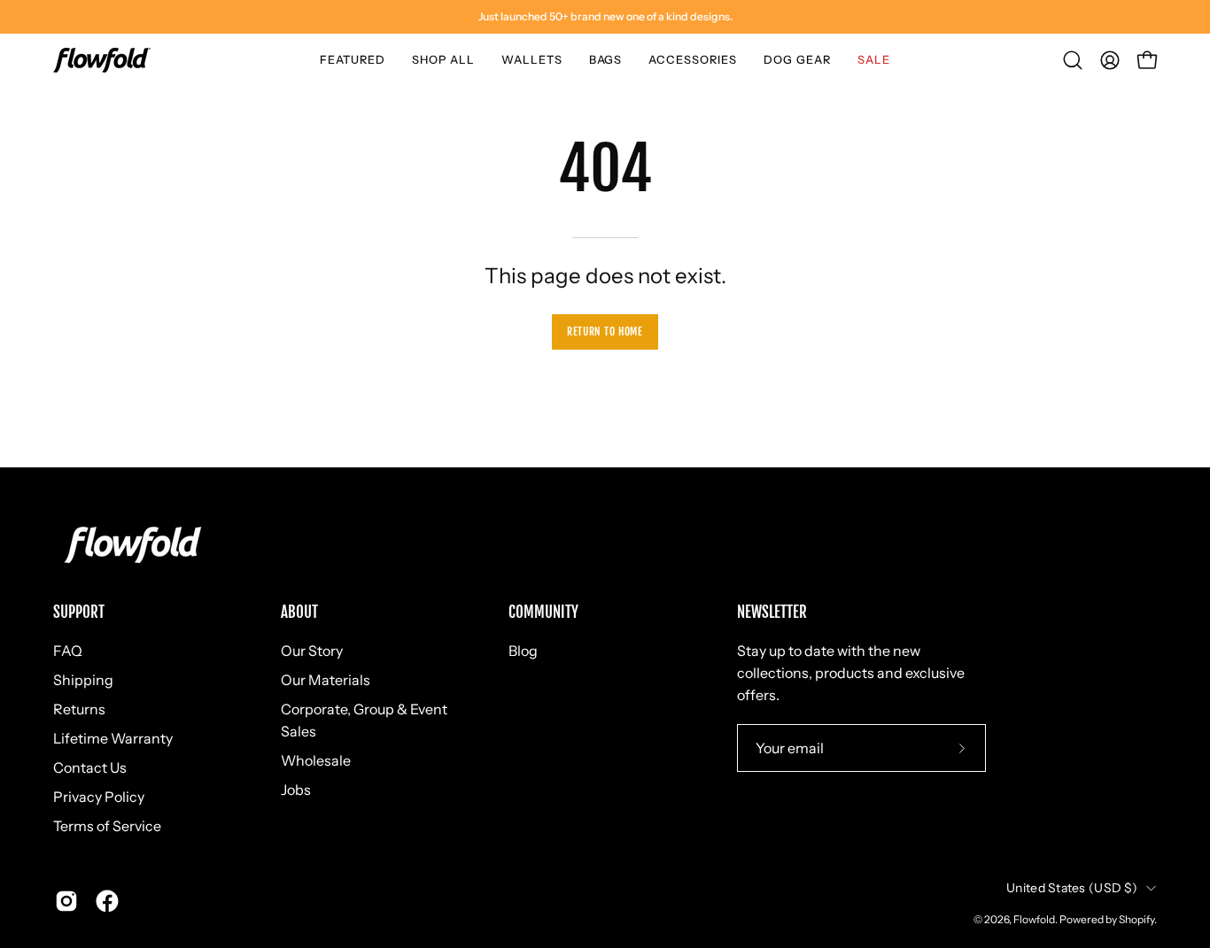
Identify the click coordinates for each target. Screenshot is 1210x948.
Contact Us (90, 767)
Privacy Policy (98, 796)
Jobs (296, 789)
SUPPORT (79, 612)
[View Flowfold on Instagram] (66, 901)
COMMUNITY (543, 612)
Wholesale (316, 760)
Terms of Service (107, 826)
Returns (79, 709)
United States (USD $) (1071, 888)
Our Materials (325, 680)
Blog (523, 650)
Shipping (83, 680)
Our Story (312, 650)
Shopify (1136, 919)
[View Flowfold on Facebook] (107, 901)
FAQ (67, 650)
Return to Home (604, 331)
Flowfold (1034, 919)
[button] (352, 60)
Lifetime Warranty (113, 738)
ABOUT (299, 612)
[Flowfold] (102, 60)
